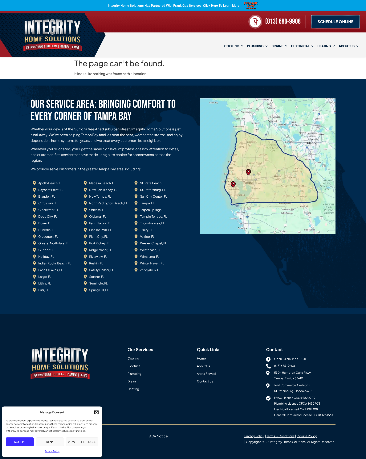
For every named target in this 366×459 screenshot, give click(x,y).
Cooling (231, 46)
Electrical (300, 46)
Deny (50, 442)
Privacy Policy (52, 451)
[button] (96, 412)
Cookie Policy (307, 436)
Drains (277, 46)
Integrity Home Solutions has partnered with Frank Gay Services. (174, 5)
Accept (20, 442)
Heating (324, 46)
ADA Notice (158, 436)
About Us (347, 46)
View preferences (82, 442)
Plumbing (255, 46)
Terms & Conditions (280, 436)
